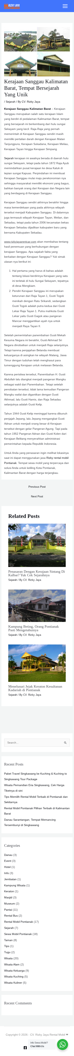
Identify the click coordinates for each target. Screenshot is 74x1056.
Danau (8, 855)
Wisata (8, 958)
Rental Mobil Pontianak (18, 921)
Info (6, 873)
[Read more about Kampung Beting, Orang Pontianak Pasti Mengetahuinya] (37, 605)
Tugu (7, 952)
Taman (8, 940)
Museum (9, 903)
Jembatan (10, 879)
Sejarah (10, 101)
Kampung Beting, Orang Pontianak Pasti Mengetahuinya (33, 628)
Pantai (8, 909)
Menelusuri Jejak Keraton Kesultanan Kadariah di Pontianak (35, 688)
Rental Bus (11, 915)
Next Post (37, 496)
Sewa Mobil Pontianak (18, 934)
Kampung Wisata (14, 885)
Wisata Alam (12, 964)
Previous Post (37, 486)
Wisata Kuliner (13, 982)
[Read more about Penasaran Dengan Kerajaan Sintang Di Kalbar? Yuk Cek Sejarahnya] (37, 545)
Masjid (8, 897)
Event (7, 860)
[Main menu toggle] (65, 6)
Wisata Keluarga (14, 970)
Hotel (7, 867)
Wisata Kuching (13, 976)
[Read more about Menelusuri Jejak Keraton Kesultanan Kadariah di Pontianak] (37, 662)
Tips (6, 946)
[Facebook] (25, 1047)
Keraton (9, 891)
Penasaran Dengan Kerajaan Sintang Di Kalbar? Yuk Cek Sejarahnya (36, 573)
